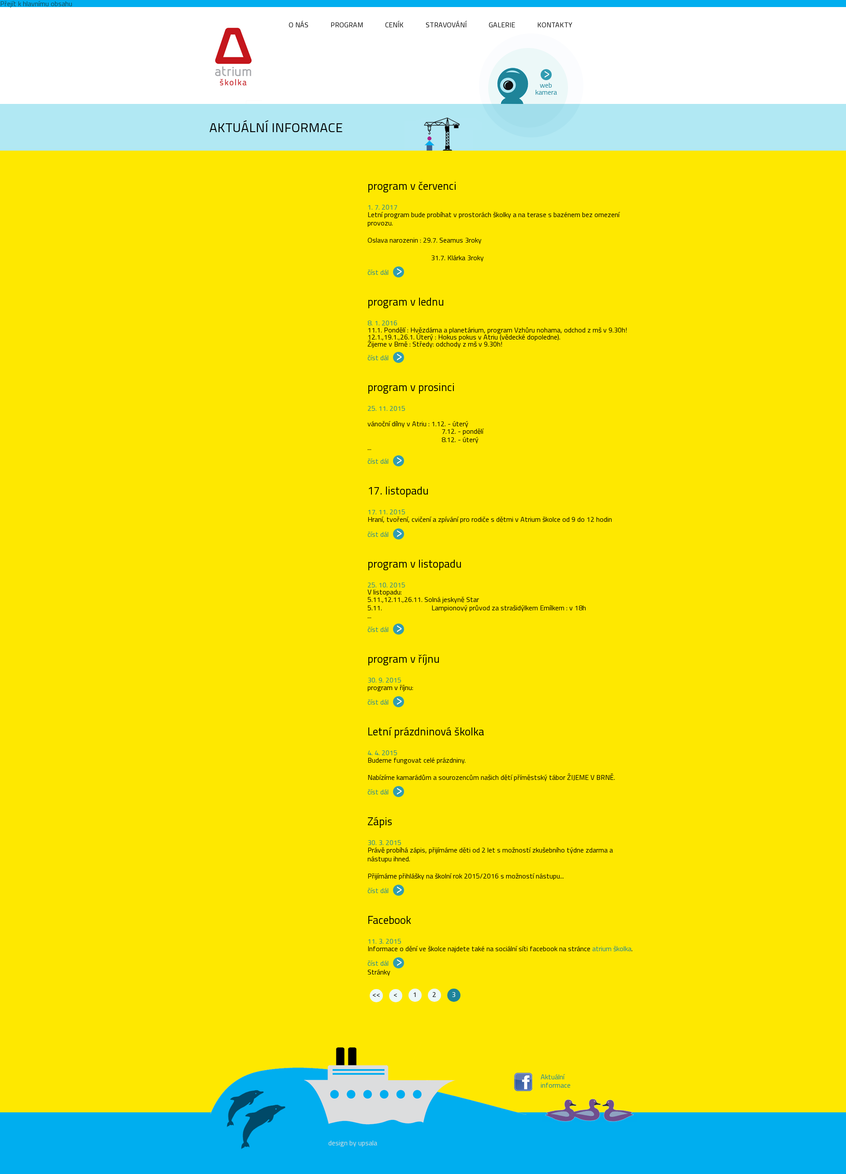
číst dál (378, 272)
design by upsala (352, 1142)
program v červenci (411, 185)
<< (376, 994)
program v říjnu (403, 658)
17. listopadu (398, 490)
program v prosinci (411, 387)
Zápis (379, 821)
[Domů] (235, 55)
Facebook (389, 920)
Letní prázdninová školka (425, 731)
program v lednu (405, 301)
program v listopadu (414, 563)
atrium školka (611, 948)
